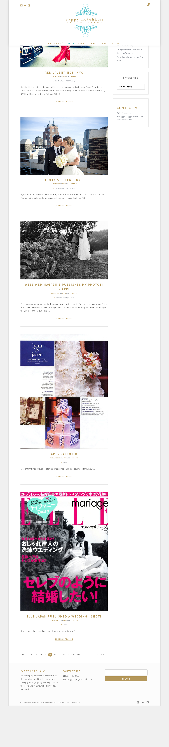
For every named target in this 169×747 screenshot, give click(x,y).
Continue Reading (64, 102)
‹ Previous (27, 655)
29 (41, 655)
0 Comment (73, 76)
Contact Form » (125, 119)
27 (31, 655)
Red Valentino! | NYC (64, 72)
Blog (71, 43)
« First (22, 655)
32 (55, 655)
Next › (73, 655)
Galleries (54, 43)
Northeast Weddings (62, 297)
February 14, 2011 (55, 458)
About (116, 43)
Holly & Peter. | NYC (64, 180)
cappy (64, 76)
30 (45, 655)
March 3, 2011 (55, 76)
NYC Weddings (70, 81)
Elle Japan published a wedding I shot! (64, 616)
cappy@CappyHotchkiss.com (131, 116)
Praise (94, 43)
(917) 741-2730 (125, 113)
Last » (78, 655)
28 (36, 655)
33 (59, 655)
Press (82, 43)
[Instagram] (29, 5)
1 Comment (74, 620)
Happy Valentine (64, 454)
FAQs (105, 43)
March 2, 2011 (55, 293)
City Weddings (59, 81)
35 (69, 655)
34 (64, 655)
